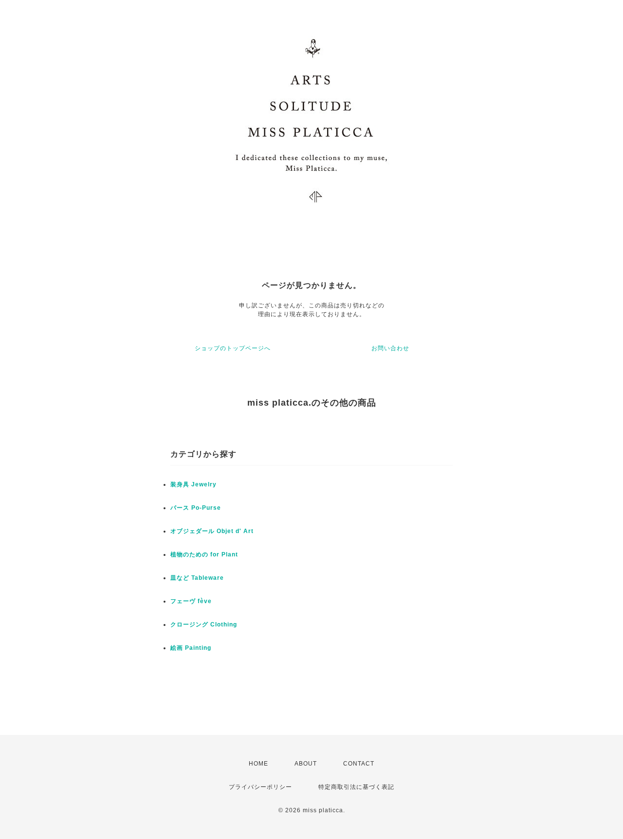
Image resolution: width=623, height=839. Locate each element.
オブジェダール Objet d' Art (212, 531)
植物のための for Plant (204, 554)
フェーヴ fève (191, 601)
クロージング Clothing (203, 624)
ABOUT (305, 763)
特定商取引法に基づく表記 (356, 787)
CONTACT (358, 763)
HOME (258, 763)
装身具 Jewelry (193, 484)
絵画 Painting (190, 647)
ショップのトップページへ (233, 348)
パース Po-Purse (195, 507)
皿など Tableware (197, 577)
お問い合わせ (390, 348)
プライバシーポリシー (260, 787)
